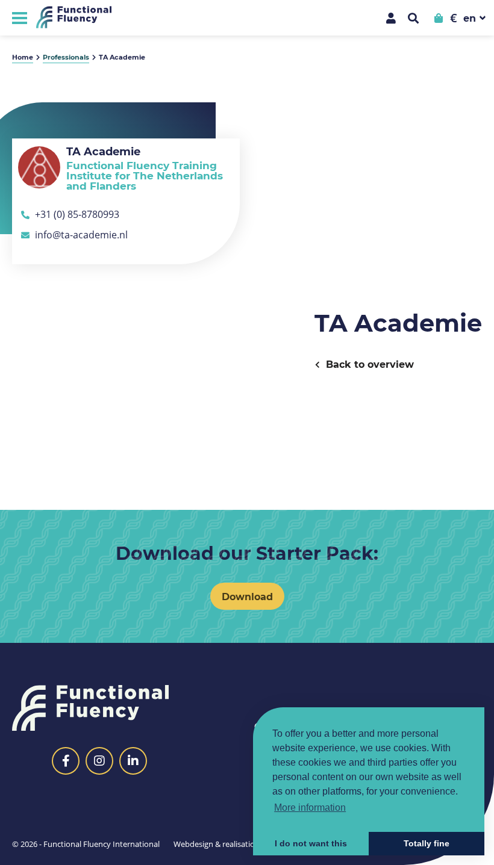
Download (247, 596)
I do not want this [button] (311, 843)
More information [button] (310, 807)
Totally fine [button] (426, 843)
